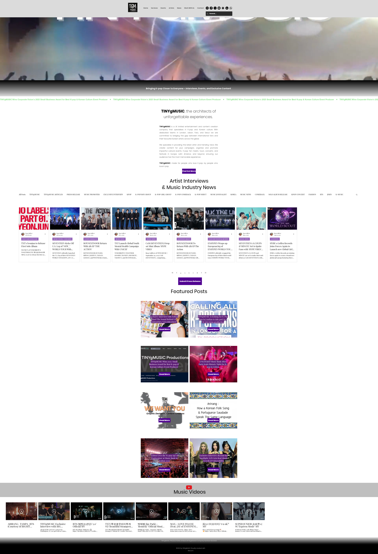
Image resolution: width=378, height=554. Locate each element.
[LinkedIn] (226, 8)
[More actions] (46, 234)
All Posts (22, 194)
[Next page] (201, 272)
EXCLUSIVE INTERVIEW (113, 194)
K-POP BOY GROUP (143, 194)
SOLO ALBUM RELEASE (278, 194)
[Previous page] (176, 272)
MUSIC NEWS (245, 194)
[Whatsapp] (230, 8)
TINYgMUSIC (34, 194)
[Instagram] (207, 8)
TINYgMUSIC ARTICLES (53, 194)
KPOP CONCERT (298, 194)
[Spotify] (222, 8)
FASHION (312, 194)
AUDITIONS (275, 239)
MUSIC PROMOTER (92, 194)
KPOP (129, 194)
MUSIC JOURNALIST (218, 194)
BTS (321, 194)
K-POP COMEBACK (183, 194)
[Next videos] (268, 511)
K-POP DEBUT (200, 194)
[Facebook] (211, 8)
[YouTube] (219, 8)
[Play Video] (22, 511)
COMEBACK (260, 194)
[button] (357, 195)
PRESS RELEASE (73, 194)
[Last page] (205, 272)
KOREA (233, 194)
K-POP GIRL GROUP (163, 194)
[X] (215, 8)
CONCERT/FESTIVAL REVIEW (218, 239)
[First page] (172, 272)
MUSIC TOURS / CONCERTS (62, 239)
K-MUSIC (339, 194)
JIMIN (329, 194)
